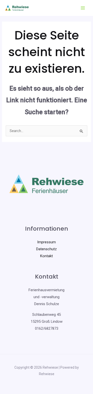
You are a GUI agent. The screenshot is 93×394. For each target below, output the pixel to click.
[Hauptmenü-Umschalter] (83, 8)
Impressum (46, 242)
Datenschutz (46, 249)
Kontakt (46, 256)
